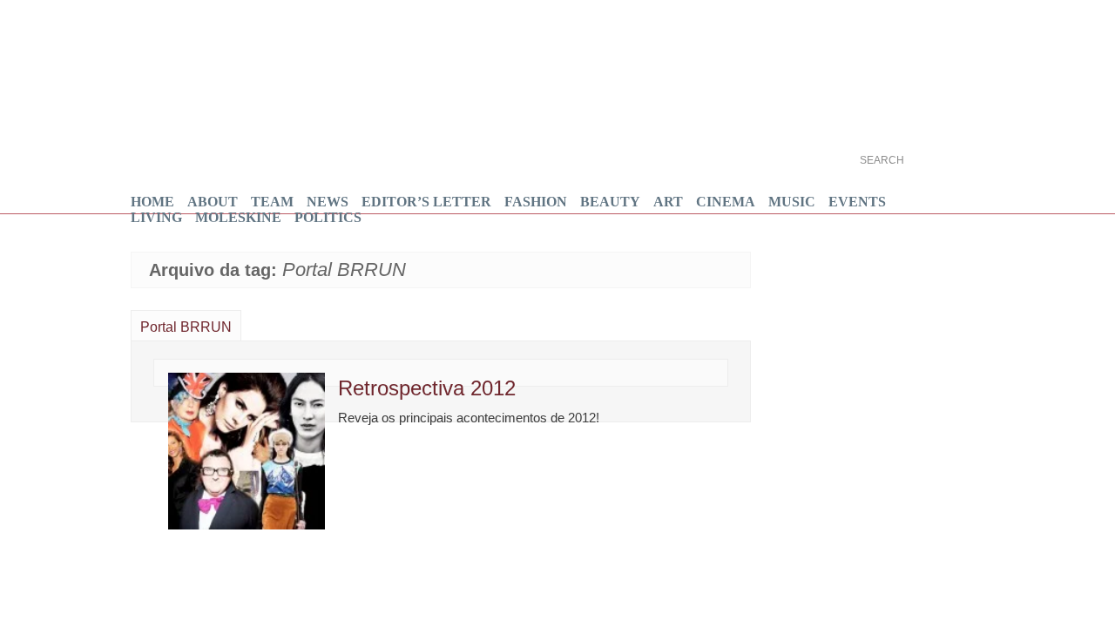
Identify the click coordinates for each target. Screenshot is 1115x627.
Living (156, 217)
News (327, 201)
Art (668, 201)
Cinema (725, 201)
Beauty (610, 201)
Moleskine (238, 217)
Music (791, 201)
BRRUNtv (917, 42)
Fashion (535, 201)
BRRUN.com (307, 80)
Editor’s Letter (426, 201)
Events (857, 201)
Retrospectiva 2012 (427, 388)
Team (272, 201)
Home (152, 201)
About (212, 201)
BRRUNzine (917, 102)
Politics (328, 217)
